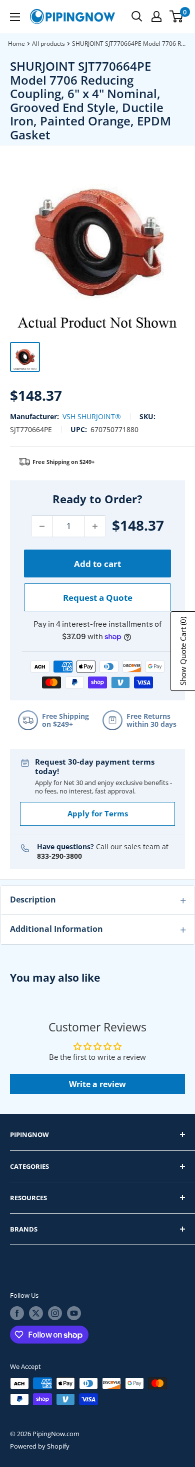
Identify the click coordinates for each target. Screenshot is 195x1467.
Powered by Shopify (40, 1446)
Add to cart (97, 563)
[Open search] (137, 16)
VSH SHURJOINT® (91, 416)
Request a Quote (97, 597)
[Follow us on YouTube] (74, 1313)
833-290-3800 (59, 856)
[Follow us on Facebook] (17, 1313)
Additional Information (56, 928)
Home (16, 43)
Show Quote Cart (183, 651)
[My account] (157, 16)
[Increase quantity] (95, 526)
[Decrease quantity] (42, 526)
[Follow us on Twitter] (36, 1313)
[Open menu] (15, 17)
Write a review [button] (97, 1084)
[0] (176, 16)
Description (33, 899)
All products (48, 43)
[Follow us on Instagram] (55, 1313)
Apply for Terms (98, 813)
